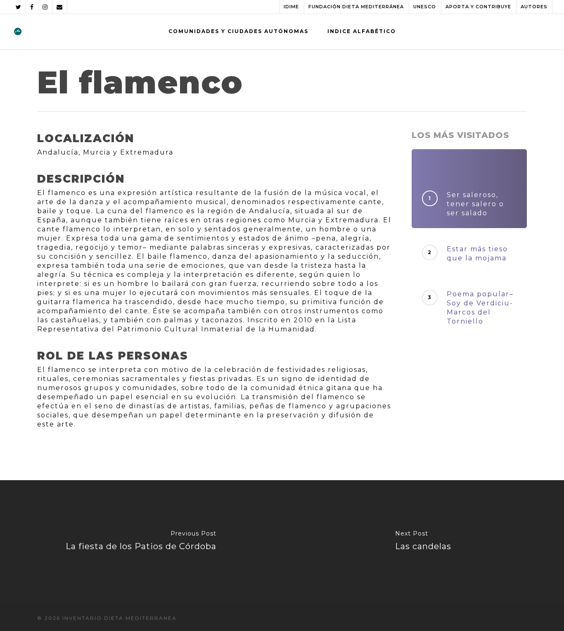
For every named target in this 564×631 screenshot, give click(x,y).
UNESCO (424, 7)
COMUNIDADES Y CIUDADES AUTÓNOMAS (238, 31)
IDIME (291, 7)
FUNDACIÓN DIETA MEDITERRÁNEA (356, 7)
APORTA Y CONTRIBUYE (478, 7)
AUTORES (534, 7)
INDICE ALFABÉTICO (361, 31)
